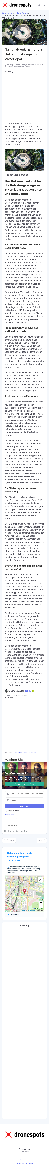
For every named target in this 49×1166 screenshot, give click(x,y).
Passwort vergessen (13, 818)
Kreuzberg (33, 752)
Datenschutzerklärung (24, 1164)
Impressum (24, 1160)
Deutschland (23, 752)
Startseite (7, 13)
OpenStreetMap (31, 910)
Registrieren (9, 814)
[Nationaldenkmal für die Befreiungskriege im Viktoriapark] (24, 32)
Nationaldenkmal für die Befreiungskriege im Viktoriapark (20, 857)
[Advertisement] (24, 97)
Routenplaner (15, 914)
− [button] (41, 906)
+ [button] (41, 902)
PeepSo (28, 1154)
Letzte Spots (21, 13)
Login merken (13, 811)
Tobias (27, 67)
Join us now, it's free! (24, 784)
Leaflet (23, 910)
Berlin (15, 752)
